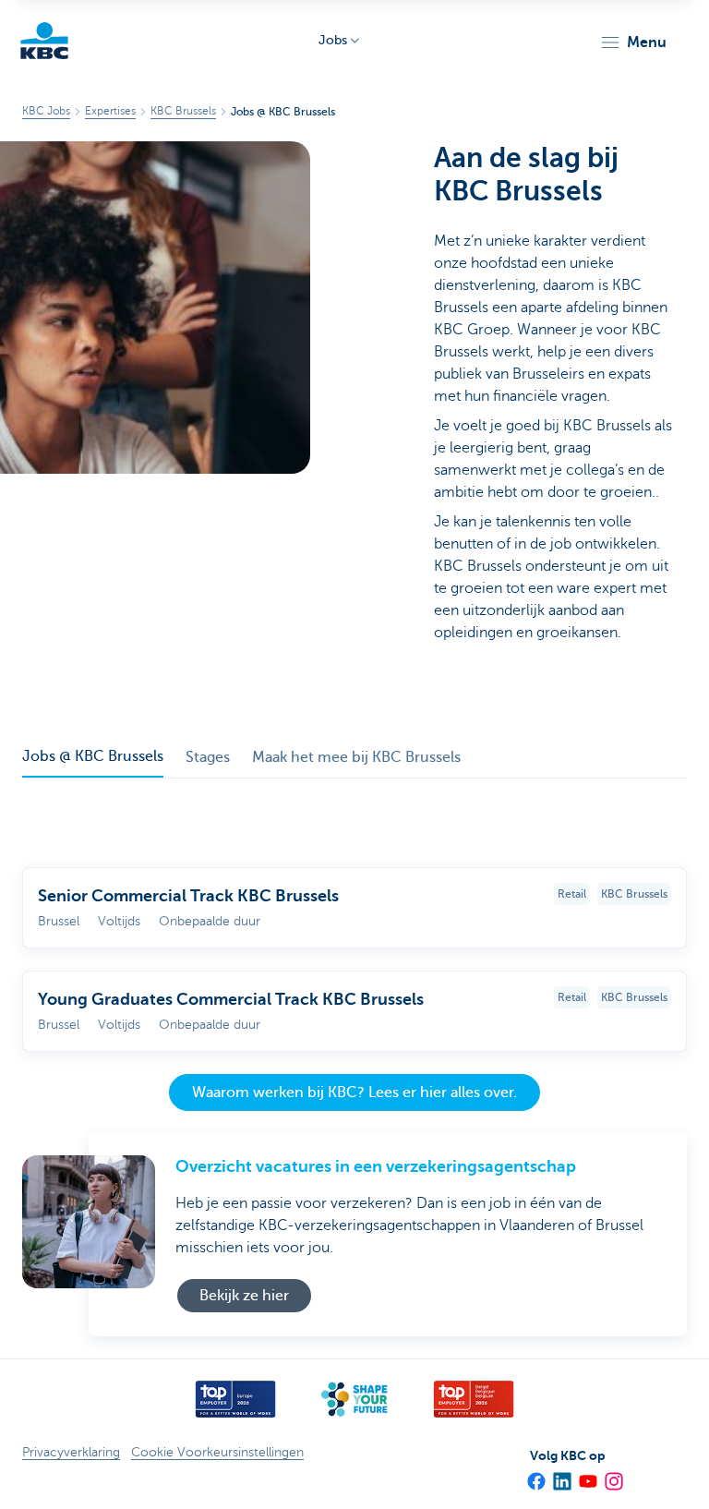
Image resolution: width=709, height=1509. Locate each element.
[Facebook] (535, 1476)
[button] (633, 42)
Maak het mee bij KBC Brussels (356, 757)
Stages (208, 757)
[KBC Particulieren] (44, 40)
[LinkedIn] (561, 1476)
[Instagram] (613, 1476)
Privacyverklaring (71, 1452)
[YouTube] (587, 1476)
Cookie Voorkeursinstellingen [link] (217, 1452)
